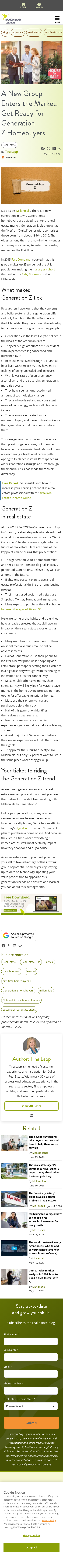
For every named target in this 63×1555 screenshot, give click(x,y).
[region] (31, 1518)
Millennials (23, 211)
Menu (57, 22)
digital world (24, 828)
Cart (23, 7)
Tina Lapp (11, 152)
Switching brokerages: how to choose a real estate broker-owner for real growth (45, 1219)
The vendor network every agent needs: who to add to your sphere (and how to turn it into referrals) (45, 1248)
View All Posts (31, 1106)
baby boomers (11, 971)
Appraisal (17, 32)
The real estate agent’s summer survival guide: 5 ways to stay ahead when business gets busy (44, 1170)
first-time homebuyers (16, 981)
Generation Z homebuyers (18, 990)
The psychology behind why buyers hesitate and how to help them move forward (44, 1142)
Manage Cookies (31, 1535)
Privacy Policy (49, 1520)
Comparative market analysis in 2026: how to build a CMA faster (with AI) (43, 1276)
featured (31, 971)
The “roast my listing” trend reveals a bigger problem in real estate (42, 1196)
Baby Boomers (31, 274)
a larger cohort (45, 269)
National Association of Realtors (21, 1000)
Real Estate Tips (31, 962)
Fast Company (20, 259)
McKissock (38, 1205)
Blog (5, 32)
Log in (39, 7)
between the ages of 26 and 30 (21, 609)
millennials (45, 990)
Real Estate (34, 32)
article (50, 962)
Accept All (31, 1547)
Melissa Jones (40, 1152)
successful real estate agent (19, 1009)
